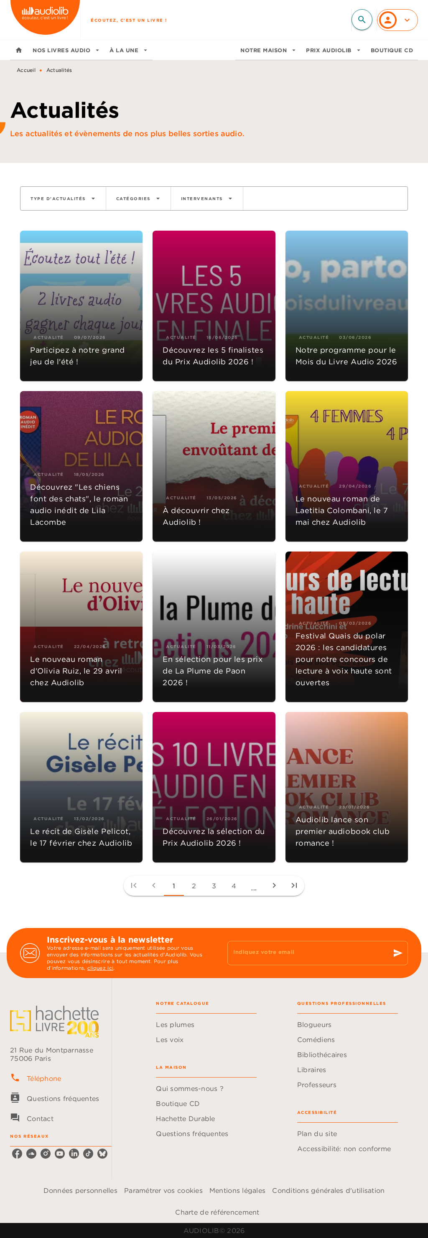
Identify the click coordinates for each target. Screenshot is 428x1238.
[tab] (19, 50)
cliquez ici (100, 968)
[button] (63, 198)
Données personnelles (80, 1190)
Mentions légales (237, 1190)
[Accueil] (45, 20)
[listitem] (17, 1153)
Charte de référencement (217, 1212)
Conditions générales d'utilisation (328, 1190)
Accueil (26, 70)
